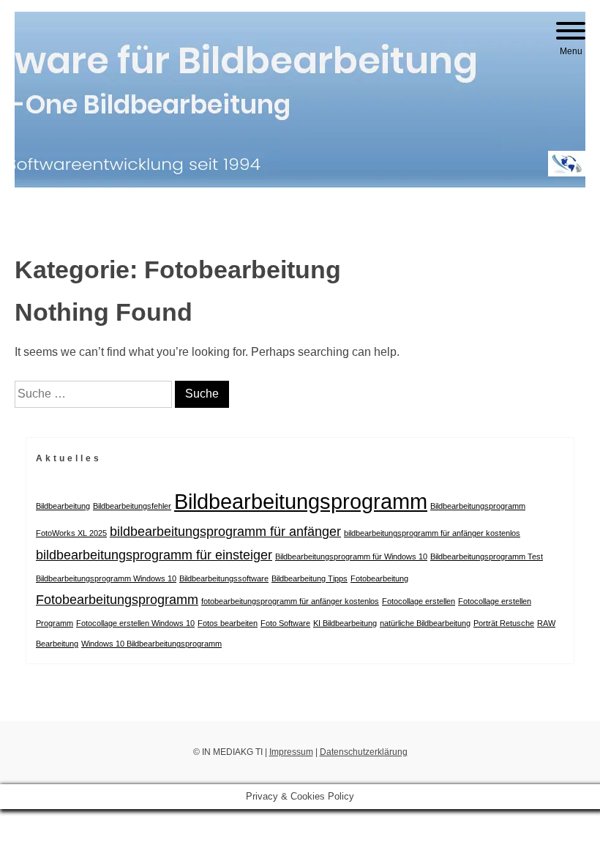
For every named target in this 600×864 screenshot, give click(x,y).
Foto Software (285, 623)
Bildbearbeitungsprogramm (300, 501)
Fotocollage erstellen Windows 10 (135, 623)
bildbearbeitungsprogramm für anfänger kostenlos (432, 533)
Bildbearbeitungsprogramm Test (486, 556)
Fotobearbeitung (379, 578)
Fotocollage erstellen (418, 601)
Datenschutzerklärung (364, 752)
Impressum (291, 752)
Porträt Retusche (503, 623)
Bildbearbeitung (63, 506)
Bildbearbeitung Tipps (309, 578)
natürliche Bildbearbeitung (425, 623)
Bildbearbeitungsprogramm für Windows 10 (351, 556)
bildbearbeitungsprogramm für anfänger (225, 531)
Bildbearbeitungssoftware (224, 578)
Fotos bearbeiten (228, 623)
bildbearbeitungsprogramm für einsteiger (154, 555)
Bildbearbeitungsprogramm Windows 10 (106, 578)
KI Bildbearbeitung (345, 623)
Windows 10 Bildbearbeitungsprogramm (151, 643)
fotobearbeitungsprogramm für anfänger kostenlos (290, 601)
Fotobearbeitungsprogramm (117, 599)
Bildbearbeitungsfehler (132, 506)
